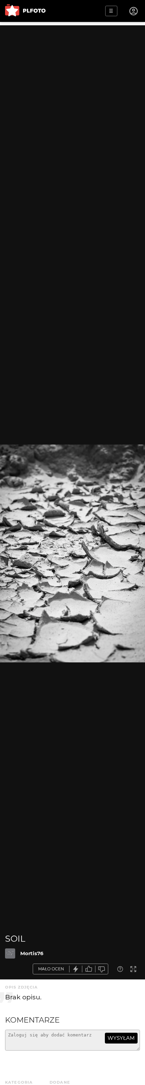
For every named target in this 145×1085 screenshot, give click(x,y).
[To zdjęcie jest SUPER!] (76, 969)
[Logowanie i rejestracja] (133, 11)
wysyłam (121, 1038)
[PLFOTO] (25, 11)
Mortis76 (32, 953)
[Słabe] (102, 969)
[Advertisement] (72, 97)
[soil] (10, 953)
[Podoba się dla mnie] (88, 969)
